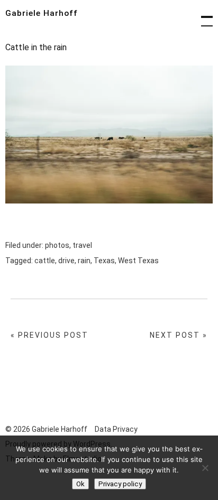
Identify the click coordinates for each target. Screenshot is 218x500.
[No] (204, 467)
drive (66, 260)
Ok (80, 484)
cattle (44, 260)
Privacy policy (120, 484)
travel (82, 245)
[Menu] (202, 15)
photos (57, 245)
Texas (104, 260)
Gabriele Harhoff (41, 13)
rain (84, 260)
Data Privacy (116, 429)
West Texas (138, 260)
